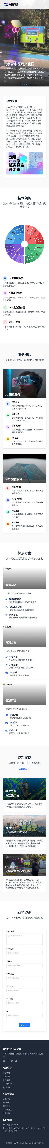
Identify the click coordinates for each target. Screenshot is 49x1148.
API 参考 (6, 1102)
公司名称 (10, 949)
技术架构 (6, 1076)
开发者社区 (7, 1109)
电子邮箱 (9, 999)
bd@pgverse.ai (11, 1124)
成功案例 (6, 1087)
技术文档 (6, 1098)
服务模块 (6, 1080)
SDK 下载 (6, 1106)
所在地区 (10, 986)
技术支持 (6, 1113)
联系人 (9, 961)
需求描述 (10, 931)
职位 (8, 1011)
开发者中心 (7, 1083)
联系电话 (10, 974)
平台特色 (6, 1073)
